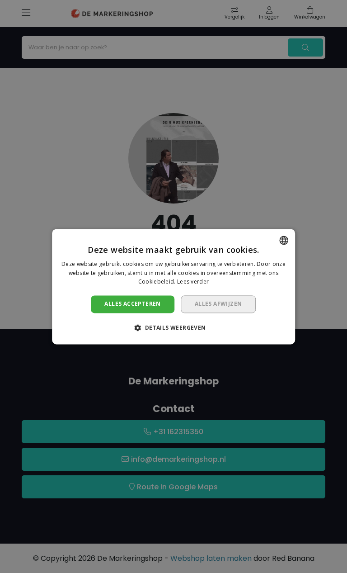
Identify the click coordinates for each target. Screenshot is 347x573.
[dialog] (173, 286)
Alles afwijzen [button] (218, 304)
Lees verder (193, 282)
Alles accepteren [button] (132, 304)
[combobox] (283, 240)
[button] (173, 327)
